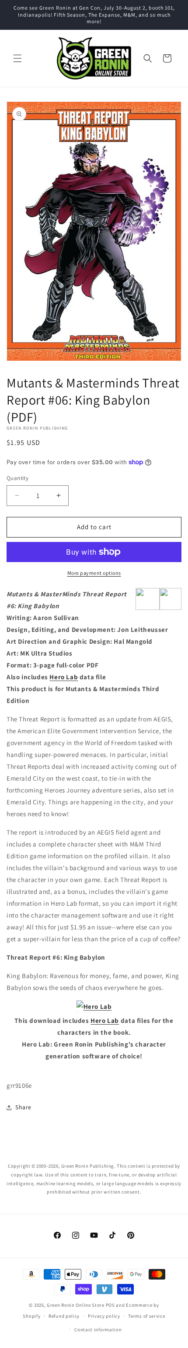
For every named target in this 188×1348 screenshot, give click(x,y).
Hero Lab (63, 677)
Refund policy (64, 1316)
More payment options (94, 573)
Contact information (98, 1329)
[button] (17, 58)
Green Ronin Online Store (75, 1305)
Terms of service (146, 1316)
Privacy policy (104, 1316)
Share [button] (23, 1107)
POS (110, 1305)
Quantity (17, 478)
